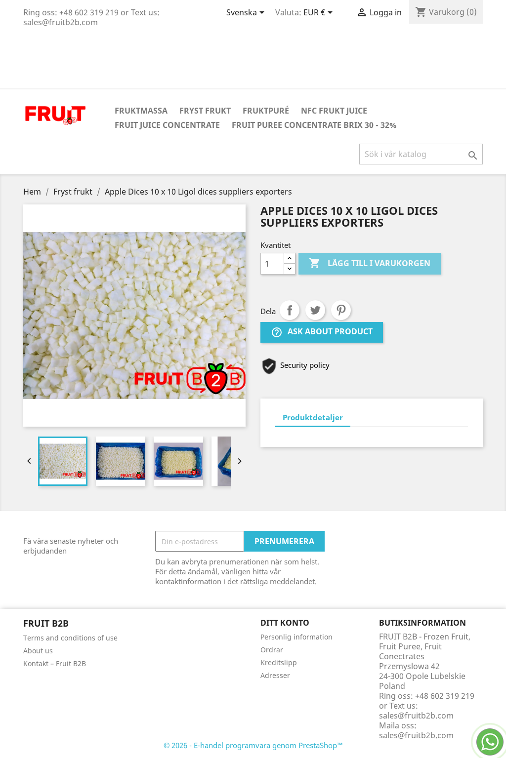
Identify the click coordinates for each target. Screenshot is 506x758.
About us (38, 650)
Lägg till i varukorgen (369, 263)
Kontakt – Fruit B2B (54, 663)
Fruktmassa (141, 110)
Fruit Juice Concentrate (167, 125)
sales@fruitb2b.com (416, 735)
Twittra (315, 310)
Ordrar (271, 649)
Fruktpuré (266, 110)
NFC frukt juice (334, 110)
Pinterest (341, 310)
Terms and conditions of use (70, 637)
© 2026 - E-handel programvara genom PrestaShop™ (253, 745)
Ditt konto (284, 622)
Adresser (275, 675)
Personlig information (296, 636)
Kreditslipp (278, 662)
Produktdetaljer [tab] (313, 417)
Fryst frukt (205, 110)
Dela (289, 310)
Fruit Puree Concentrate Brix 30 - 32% (314, 125)
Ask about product (322, 332)
